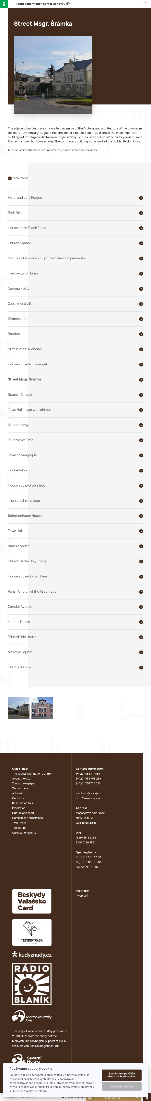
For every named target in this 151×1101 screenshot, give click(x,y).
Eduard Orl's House (22, 637)
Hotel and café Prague (25, 197)
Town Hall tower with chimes (30, 409)
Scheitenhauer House (25, 515)
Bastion (14, 334)
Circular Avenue (20, 606)
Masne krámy (18, 425)
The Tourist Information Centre (31, 773)
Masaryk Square (20, 652)
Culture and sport (23, 813)
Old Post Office (19, 667)
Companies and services (27, 818)
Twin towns (19, 823)
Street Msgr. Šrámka (24, 379)
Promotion (18, 808)
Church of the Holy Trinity (27, 561)
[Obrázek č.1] (18, 708)
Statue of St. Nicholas (25, 349)
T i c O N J (43, 4)
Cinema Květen (19, 288)
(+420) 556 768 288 (88, 778)
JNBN (35, 1097)
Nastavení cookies (121, 1086)
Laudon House (19, 621)
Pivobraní (81, 895)
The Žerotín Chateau (24, 500)
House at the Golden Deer (27, 576)
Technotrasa (20, 788)
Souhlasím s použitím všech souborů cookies (121, 1075)
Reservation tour (22, 803)
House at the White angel (27, 364)
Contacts (18, 798)
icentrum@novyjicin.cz (90, 793)
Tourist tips (19, 828)
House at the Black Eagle (27, 228)
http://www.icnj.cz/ (88, 798)
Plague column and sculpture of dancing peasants (46, 258)
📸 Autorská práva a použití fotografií (81, 1097)
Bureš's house (18, 546)
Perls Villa (15, 212)
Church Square (19, 243)
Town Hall (15, 531)
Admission (18, 793)
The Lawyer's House (23, 273)
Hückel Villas (17, 470)
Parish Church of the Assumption (33, 591)
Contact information (90, 769)
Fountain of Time (21, 440)
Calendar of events (24, 832)
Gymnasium (17, 319)
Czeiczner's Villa (20, 303)
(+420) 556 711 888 (88, 773)
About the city (21, 778)
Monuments (21, 178)
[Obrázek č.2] (42, 708)
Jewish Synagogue (22, 455)
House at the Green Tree (26, 485)
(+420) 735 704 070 (88, 783)
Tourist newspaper (23, 783)
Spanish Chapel (20, 394)
